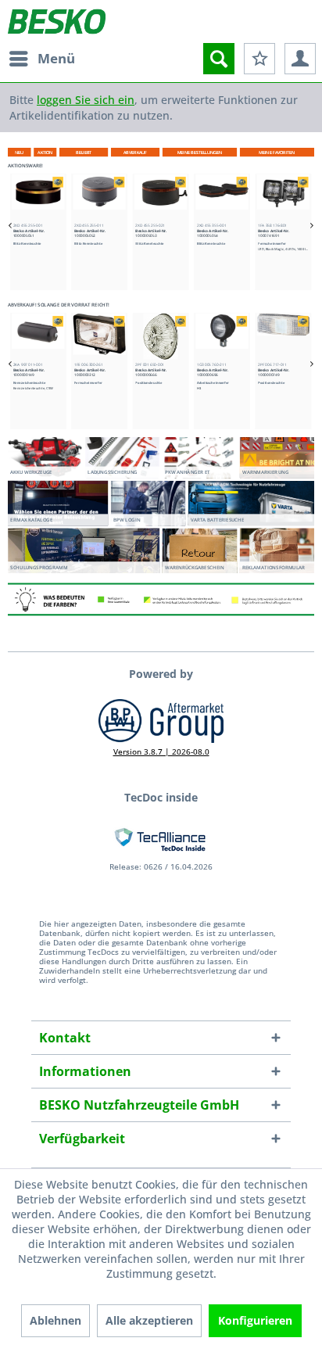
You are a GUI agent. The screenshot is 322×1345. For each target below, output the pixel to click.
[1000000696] (162, 336)
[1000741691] (223, 197)
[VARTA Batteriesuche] (251, 503)
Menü (56, 58)
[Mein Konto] (300, 58)
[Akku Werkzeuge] (45, 455)
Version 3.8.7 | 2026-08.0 (161, 751)
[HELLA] (59, 182)
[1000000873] (285, 336)
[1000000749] (223, 336)
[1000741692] (285, 197)
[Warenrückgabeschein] (199, 550)
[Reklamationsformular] (277, 550)
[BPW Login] (148, 508)
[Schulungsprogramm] (83, 551)
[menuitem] (41, 58)
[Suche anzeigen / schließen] (218, 58)
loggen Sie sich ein (85, 99)
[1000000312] (39, 336)
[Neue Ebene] (200, 153)
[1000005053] (100, 197)
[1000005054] (162, 197)
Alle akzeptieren (149, 1320)
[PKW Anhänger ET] (200, 455)
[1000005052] (39, 197)
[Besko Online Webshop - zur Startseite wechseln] (57, 21)
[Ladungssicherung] (122, 455)
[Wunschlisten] (259, 58)
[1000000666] (100, 336)
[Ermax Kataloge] (58, 503)
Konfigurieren (255, 1320)
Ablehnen (55, 1320)
